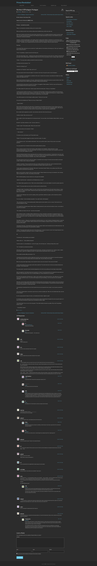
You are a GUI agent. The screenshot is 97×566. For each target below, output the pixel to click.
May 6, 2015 (59, 513)
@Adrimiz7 (27, 423)
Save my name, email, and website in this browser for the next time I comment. (29, 553)
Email (34, 549)
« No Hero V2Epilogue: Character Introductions (25, 14)
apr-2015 (18, 310)
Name (18, 549)
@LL (26, 331)
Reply (62, 339)
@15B (26, 377)
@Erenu (26, 487)
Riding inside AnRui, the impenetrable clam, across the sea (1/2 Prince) (73, 53)
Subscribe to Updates (71, 65)
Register (68, 77)
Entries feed (69, 80)
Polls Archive (73, 59)
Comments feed (69, 82)
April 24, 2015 (59, 339)
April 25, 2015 (59, 383)
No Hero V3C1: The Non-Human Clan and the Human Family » (52, 14)
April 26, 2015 (59, 390)
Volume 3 (21, 310)
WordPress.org (69, 84)
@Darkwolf (27, 520)
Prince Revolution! (24, 2)
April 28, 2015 (59, 323)
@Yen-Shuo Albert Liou (28, 324)
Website (50, 549)
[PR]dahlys (27, 383)
